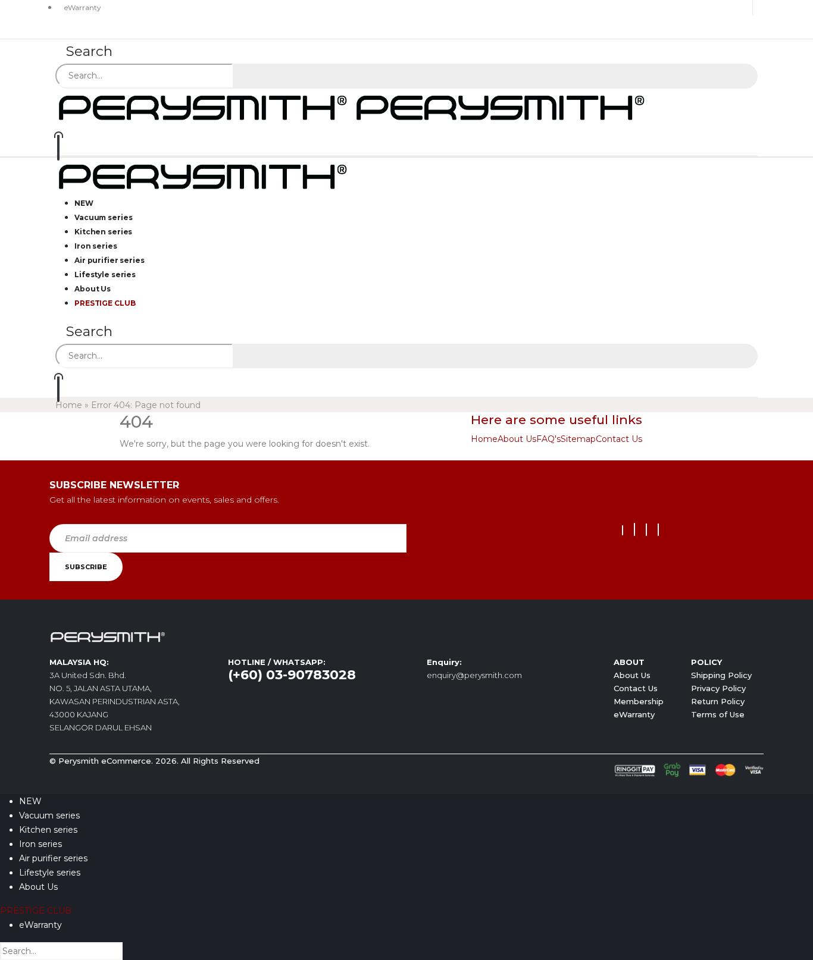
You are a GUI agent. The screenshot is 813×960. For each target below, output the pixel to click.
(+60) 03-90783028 (292, 675)
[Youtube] (634, 529)
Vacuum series (49, 815)
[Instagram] (646, 529)
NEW (30, 801)
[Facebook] (622, 530)
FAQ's (548, 439)
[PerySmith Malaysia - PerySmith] (353, 106)
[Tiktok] (658, 529)
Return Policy (718, 701)
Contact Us (619, 439)
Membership (639, 701)
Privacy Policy (718, 688)
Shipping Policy (721, 675)
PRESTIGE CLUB (104, 303)
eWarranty (82, 7)
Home (68, 405)
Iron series (40, 844)
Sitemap (578, 439)
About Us (517, 439)
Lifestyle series (49, 872)
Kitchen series (48, 829)
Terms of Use (718, 714)
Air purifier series (53, 858)
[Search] (248, 77)
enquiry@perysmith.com (474, 675)
